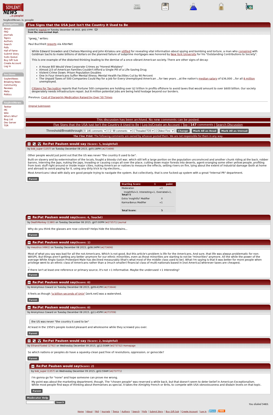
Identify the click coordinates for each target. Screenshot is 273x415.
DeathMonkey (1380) (43, 222)
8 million (249, 78)
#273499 (107, 148)
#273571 (111, 222)
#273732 (116, 345)
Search (8, 44)
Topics (7, 38)
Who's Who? (10, 116)
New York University (183, 54)
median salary (208, 78)
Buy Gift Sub (11, 60)
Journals (8, 35)
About (7, 28)
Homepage (129, 345)
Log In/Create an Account (161, 125)
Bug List (8, 119)
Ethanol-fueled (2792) (43, 345)
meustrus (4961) (40, 247)
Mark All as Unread (234, 130)
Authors (8, 41)
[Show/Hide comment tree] (34, 144)
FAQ (6, 31)
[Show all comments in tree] (39, 144)
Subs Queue (10, 57)
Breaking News (12, 82)
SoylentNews (13, 10)
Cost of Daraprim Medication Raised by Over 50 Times (76, 97)
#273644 (109, 287)
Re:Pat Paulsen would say (64, 144)
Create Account (12, 63)
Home (81, 411)
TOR (6, 125)
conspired (244, 51)
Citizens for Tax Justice (46, 88)
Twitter (7, 107)
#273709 (109, 312)
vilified (125, 51)
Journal (122, 222)
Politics (8, 94)
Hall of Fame (10, 50)
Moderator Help (37, 397)
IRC (5, 110)
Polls (6, 47)
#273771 (115, 371)
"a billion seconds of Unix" (68, 293)
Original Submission (39, 106)
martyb (43, 30)
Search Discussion (229, 125)
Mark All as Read (204, 130)
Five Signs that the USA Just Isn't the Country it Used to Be (78, 25)
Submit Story (11, 54)
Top (185, 125)
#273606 (106, 247)
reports (51, 44)
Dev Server (10, 122)
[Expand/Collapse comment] (29, 144)
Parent (33, 179)
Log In (7, 66)
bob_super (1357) (41, 148)
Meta (6, 91)
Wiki (6, 113)
